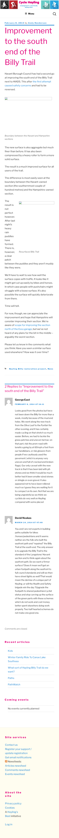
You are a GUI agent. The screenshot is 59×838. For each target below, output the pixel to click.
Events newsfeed (15, 774)
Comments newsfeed (17, 770)
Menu (31, 13)
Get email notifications (18, 757)
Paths (11, 678)
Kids (10, 650)
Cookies (10, 807)
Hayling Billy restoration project (27, 369)
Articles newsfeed (15, 765)
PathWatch (14, 684)
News (50, 369)
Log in (8, 824)
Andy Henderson (37, 23)
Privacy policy (13, 803)
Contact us (11, 744)
